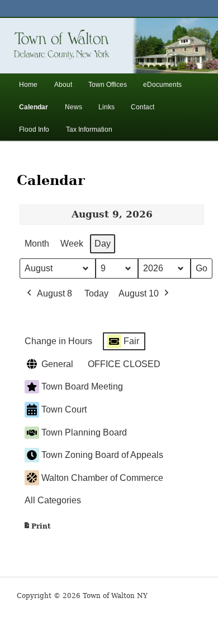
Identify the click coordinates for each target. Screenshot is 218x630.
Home (28, 85)
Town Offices (107, 85)
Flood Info (34, 129)
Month (37, 243)
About (63, 85)
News (73, 107)
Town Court (64, 409)
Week (71, 243)
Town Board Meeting (82, 386)
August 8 (54, 293)
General (57, 364)
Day (102, 243)
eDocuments (162, 85)
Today (96, 293)
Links (106, 107)
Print (37, 528)
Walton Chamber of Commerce (102, 478)
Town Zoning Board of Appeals (102, 455)
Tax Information (89, 129)
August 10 (139, 293)
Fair (131, 341)
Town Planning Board (84, 432)
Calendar (33, 107)
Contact (142, 107)
